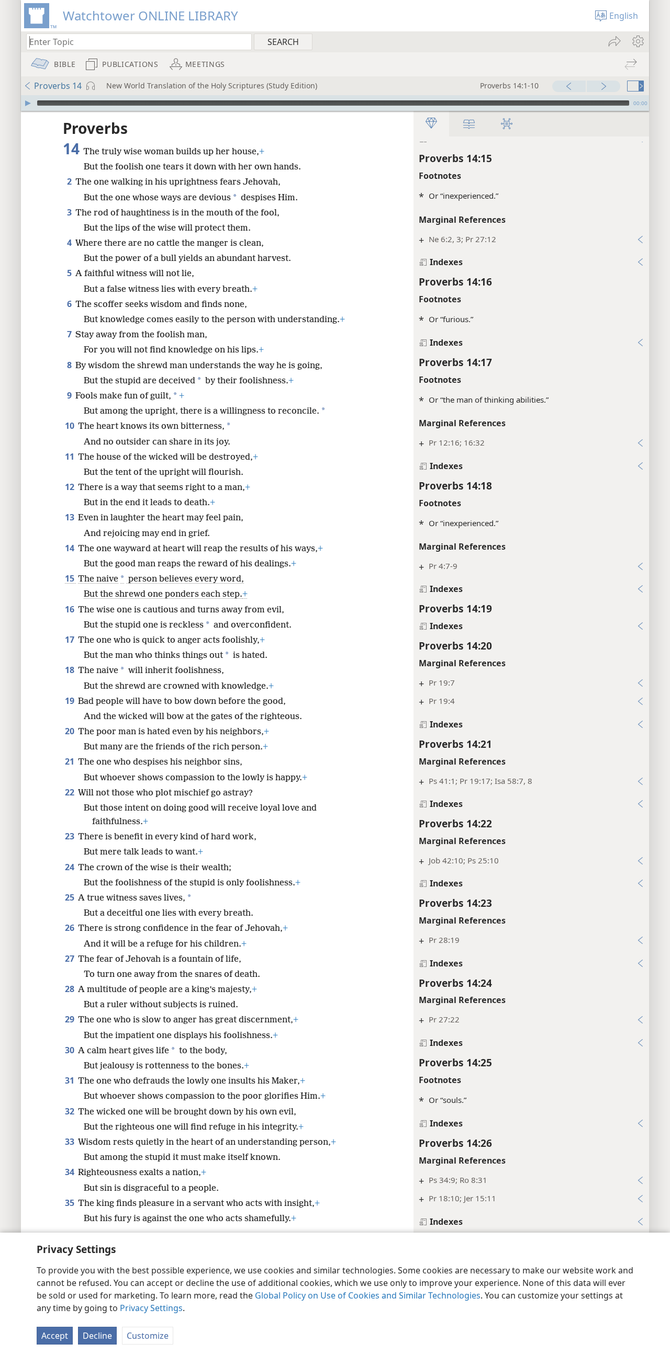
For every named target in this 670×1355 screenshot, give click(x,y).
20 (70, 731)
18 (70, 670)
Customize (148, 1335)
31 (70, 1080)
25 (70, 897)
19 (70, 701)
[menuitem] (637, 41)
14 (70, 548)
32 (70, 1111)
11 (70, 456)
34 (70, 1172)
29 (70, 1019)
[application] (335, 103)
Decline (97, 1335)
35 (70, 1203)
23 (70, 836)
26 (70, 927)
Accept (54, 1335)
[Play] (28, 103)
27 (70, 958)
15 (70, 578)
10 (70, 425)
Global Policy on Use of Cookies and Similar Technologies (368, 1295)
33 (70, 1141)
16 (70, 609)
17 (70, 639)
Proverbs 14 (58, 86)
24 (70, 867)
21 (70, 761)
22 (70, 792)
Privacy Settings (151, 1308)
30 (70, 1050)
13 (70, 517)
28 (70, 989)
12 (70, 487)
